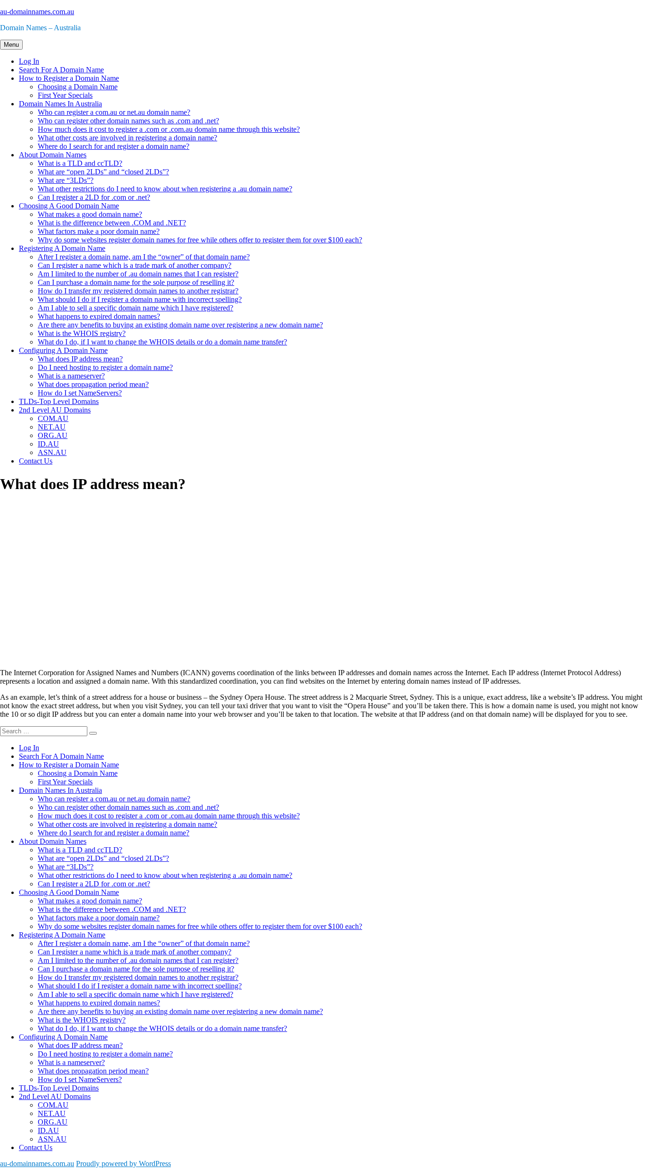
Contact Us (35, 461)
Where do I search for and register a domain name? (113, 146)
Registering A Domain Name (62, 248)
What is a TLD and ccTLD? (80, 163)
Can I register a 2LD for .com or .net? (94, 197)
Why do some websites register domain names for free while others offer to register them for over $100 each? (200, 240)
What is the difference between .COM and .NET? (112, 223)
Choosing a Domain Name (78, 87)
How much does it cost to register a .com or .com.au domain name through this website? (169, 129)
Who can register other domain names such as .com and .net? (128, 121)
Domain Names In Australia (60, 104)
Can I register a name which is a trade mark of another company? (134, 265)
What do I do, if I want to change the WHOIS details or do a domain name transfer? (162, 342)
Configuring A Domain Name (63, 350)
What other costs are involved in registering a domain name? (127, 138)
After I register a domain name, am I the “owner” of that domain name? (144, 257)
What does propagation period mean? (93, 384)
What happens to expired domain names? (99, 316)
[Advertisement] (283, 586)
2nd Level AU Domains (55, 410)
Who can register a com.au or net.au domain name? (114, 112)
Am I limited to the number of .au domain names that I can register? (138, 274)
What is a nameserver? (71, 376)
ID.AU (48, 444)
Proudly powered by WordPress (123, 1163)
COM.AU (53, 418)
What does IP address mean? (80, 359)
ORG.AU (53, 435)
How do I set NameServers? (80, 393)
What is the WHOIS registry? (82, 333)
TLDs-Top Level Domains (59, 401)
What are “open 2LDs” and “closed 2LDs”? (103, 172)
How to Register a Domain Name (69, 78)
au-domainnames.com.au (37, 12)
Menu (11, 44)
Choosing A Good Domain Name (69, 206)
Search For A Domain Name (61, 70)
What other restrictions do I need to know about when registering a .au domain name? (165, 189)
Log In (29, 61)
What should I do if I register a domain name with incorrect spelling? (140, 299)
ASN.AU (52, 452)
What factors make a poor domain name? (99, 231)
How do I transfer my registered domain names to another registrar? (138, 291)
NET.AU (52, 427)
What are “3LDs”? (65, 180)
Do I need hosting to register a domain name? (105, 367)
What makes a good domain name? (90, 214)
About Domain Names (52, 155)
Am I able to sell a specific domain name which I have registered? (135, 308)
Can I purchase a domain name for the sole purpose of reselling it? (136, 282)
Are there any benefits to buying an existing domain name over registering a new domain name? (180, 325)
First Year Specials (65, 95)
